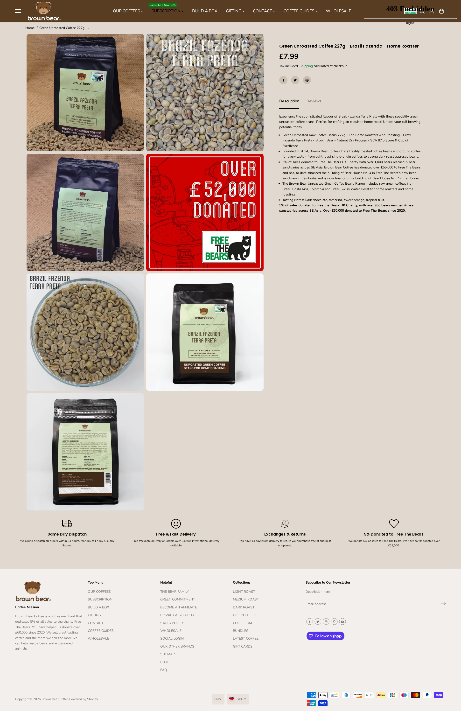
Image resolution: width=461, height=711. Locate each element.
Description (289, 101)
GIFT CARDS (242, 646)
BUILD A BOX (204, 11)
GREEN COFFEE (245, 615)
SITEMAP (167, 654)
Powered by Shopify (83, 699)
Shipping (306, 66)
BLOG (164, 662)
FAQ (163, 670)
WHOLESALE (338, 11)
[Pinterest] (307, 80)
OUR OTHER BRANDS (177, 646)
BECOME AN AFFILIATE (178, 607)
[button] (18, 11)
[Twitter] (295, 80)
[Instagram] (326, 621)
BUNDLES (240, 630)
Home (30, 28)
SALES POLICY (172, 623)
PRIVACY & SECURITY (177, 615)
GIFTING (234, 11)
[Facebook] (283, 80)
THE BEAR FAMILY (174, 591)
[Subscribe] (443, 604)
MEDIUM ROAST (246, 599)
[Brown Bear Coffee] (44, 11)
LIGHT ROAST (244, 591)
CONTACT (263, 11)
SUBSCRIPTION (166, 8)
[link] (49, 591)
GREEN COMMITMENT (177, 599)
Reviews (314, 101)
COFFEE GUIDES (299, 11)
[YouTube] (342, 621)
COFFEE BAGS (244, 623)
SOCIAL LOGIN (172, 638)
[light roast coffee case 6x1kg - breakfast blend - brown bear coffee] (205, 212)
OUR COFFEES (127, 11)
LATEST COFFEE (245, 638)
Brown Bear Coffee (55, 699)
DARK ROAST (243, 607)
